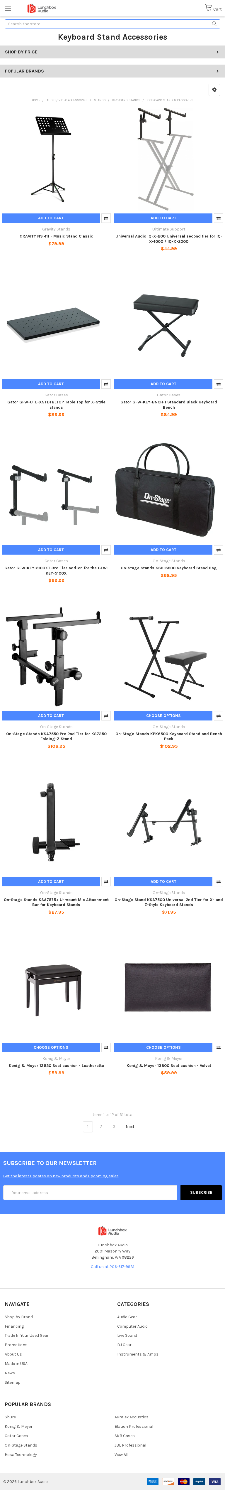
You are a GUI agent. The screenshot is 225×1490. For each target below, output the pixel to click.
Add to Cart (51, 217)
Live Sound (127, 1335)
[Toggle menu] (8, 8)
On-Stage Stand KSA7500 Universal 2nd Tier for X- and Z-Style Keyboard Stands (169, 902)
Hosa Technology (21, 1454)
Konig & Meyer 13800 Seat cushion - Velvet (169, 1065)
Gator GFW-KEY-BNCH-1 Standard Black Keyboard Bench (168, 405)
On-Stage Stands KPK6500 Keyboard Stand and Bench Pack (168, 736)
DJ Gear (124, 1344)
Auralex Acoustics (132, 1417)
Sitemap (13, 1382)
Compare (106, 218)
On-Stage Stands (21, 1445)
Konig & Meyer (19, 1426)
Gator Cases (16, 1435)
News (10, 1373)
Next (130, 1126)
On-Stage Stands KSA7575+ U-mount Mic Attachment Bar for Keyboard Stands (56, 902)
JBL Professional (130, 1445)
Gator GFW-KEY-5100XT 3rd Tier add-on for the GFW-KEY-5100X (56, 570)
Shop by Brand (19, 1316)
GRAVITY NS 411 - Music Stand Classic (56, 236)
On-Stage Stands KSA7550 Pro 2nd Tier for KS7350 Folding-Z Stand (56, 736)
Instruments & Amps (137, 1354)
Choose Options (163, 715)
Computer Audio (132, 1326)
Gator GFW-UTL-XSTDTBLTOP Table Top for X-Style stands (56, 405)
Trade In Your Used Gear (27, 1335)
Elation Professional (134, 1426)
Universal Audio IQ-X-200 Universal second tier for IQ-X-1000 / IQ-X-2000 (168, 239)
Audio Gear (127, 1316)
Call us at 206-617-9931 (112, 1266)
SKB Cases (125, 1435)
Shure (10, 1417)
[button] (214, 90)
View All (121, 1454)
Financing (14, 1326)
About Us (13, 1354)
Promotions (16, 1344)
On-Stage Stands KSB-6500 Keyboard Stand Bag (169, 567)
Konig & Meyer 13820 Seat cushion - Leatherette (56, 1065)
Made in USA (16, 1363)
